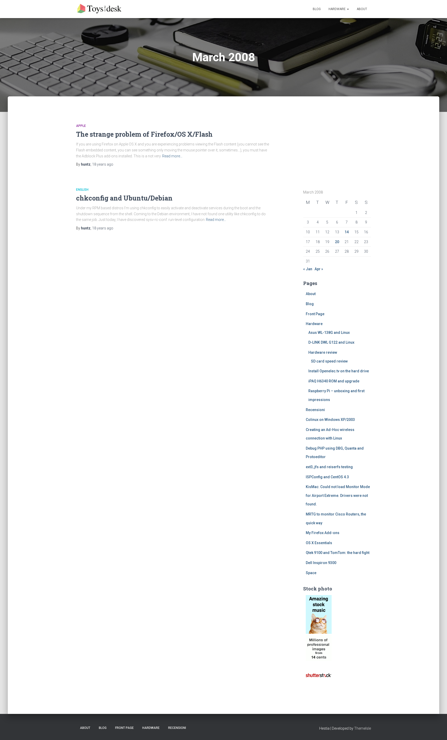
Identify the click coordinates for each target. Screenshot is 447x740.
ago (102, 164)
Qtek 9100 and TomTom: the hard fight (337, 553)
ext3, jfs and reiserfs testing (329, 467)
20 (337, 242)
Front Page (315, 314)
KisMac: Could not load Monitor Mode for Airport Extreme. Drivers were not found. (338, 495)
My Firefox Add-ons (322, 533)
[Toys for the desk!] (100, 9)
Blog (317, 9)
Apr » (319, 269)
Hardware (337, 9)
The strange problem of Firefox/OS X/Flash (144, 134)
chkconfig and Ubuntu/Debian (124, 198)
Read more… (172, 156)
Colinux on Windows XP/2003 (330, 420)
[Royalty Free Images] (319, 614)
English (82, 189)
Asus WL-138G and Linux (329, 332)
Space (311, 573)
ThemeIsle (362, 728)
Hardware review (322, 352)
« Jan (307, 269)
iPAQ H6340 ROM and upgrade (333, 381)
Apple (81, 126)
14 (347, 232)
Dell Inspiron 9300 (321, 563)
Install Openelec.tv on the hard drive (338, 371)
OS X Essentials (319, 543)
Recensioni (315, 410)
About (362, 9)
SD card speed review (329, 361)
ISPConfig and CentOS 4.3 (327, 477)
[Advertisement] (335, 145)
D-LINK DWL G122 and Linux (331, 342)
